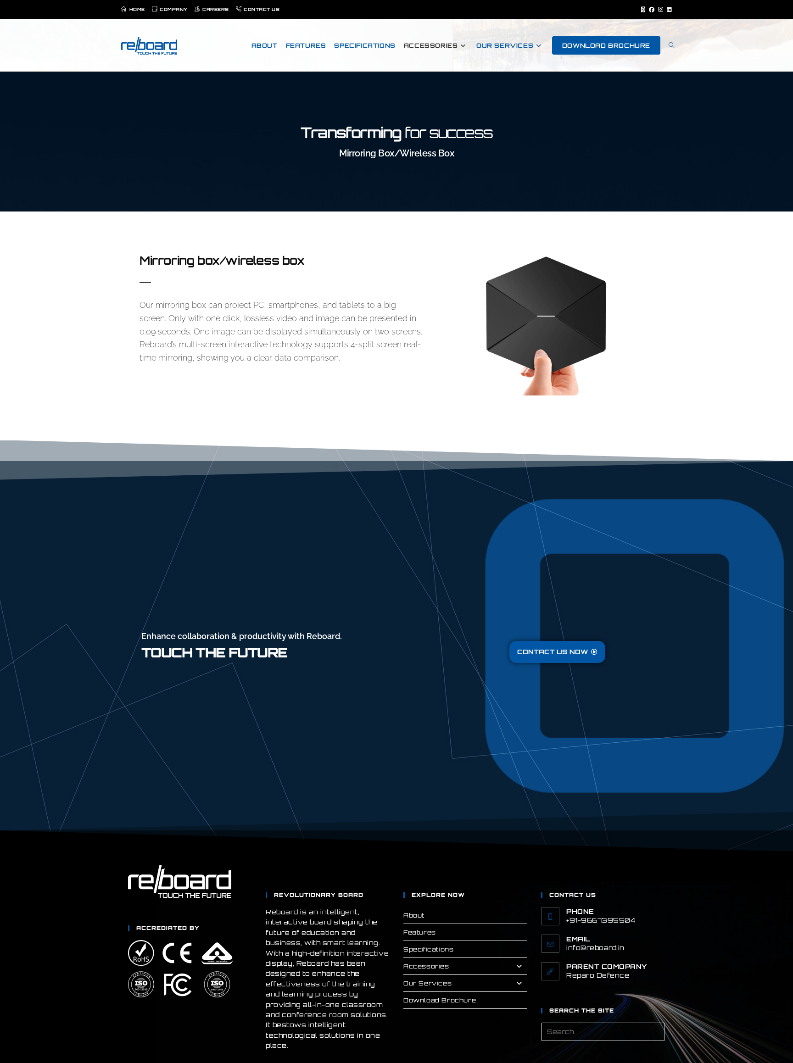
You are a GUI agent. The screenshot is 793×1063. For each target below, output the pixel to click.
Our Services (427, 983)
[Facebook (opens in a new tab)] (651, 9)
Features (419, 932)
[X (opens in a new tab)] (643, 9)
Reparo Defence (597, 975)
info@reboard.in (595, 948)
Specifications (428, 949)
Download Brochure (439, 1000)
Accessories (426, 966)
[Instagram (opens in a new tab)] (660, 9)
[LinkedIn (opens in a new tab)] (668, 9)
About (413, 915)
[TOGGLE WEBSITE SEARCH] (672, 45)
